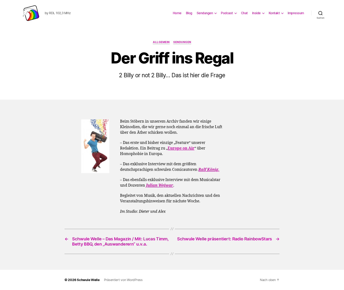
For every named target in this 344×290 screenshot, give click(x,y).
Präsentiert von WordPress (123, 280)
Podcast (227, 13)
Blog (189, 13)
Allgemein (161, 42)
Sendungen (205, 13)
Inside (256, 13)
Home (177, 13)
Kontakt (274, 13)
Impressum (296, 13)
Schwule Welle (88, 280)
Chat (244, 13)
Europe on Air (181, 148)
